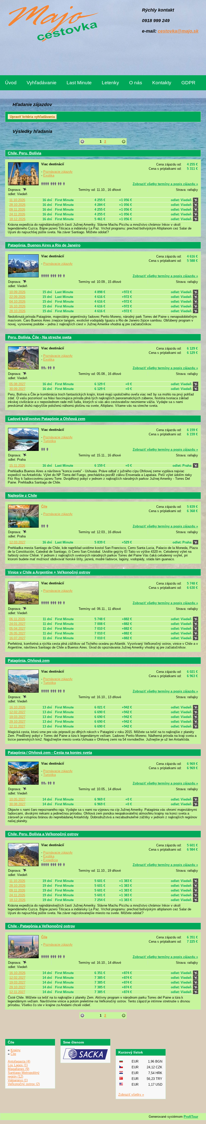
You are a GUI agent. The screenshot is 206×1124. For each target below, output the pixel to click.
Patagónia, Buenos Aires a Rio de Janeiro (44, 245)
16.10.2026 (17, 306)
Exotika (48, 175)
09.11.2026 (17, 209)
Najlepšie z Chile (22, 495)
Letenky (110, 82)
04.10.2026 (17, 301)
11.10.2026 (17, 200)
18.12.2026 (17, 219)
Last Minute (79, 82)
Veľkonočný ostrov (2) (24, 1084)
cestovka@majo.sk (178, 31)
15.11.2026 (17, 465)
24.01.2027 (17, 624)
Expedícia (50, 860)
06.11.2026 (17, 619)
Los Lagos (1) (18, 1065)
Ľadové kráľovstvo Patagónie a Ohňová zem (46, 419)
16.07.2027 (17, 638)
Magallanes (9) (18, 1069)
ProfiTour (191, 1116)
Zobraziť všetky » (131, 1094)
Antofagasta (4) (19, 1061)
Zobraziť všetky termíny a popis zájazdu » (165, 184)
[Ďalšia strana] (123, 141)
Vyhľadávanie (42, 82)
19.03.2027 (17, 717)
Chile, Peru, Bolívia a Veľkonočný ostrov (43, 834)
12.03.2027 (17, 542)
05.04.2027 (17, 628)
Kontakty (161, 82)
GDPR (188, 82)
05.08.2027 (17, 384)
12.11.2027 (17, 726)
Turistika (49, 441)
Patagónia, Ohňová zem (28, 660)
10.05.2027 (17, 799)
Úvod (11, 82)
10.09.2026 (17, 292)
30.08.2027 (17, 804)
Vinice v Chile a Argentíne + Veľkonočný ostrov (49, 572)
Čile (44, 506)
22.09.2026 (17, 297)
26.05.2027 (17, 633)
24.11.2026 (17, 214)
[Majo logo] (52, 24)
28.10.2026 (17, 205)
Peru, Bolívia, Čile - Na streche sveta (39, 337)
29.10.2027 (17, 722)
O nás (135, 82)
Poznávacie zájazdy (58, 172)
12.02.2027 (17, 712)
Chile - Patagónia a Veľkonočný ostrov (41, 926)
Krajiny (16, 1050)
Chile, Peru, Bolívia (24, 153)
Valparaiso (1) (18, 1080)
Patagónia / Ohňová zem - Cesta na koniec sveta (50, 752)
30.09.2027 (17, 389)
